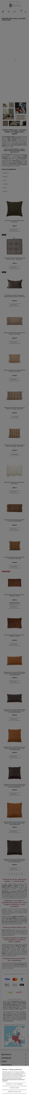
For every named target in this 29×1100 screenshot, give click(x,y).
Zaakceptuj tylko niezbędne (14, 1084)
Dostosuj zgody (14, 1087)
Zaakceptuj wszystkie (14, 1091)
